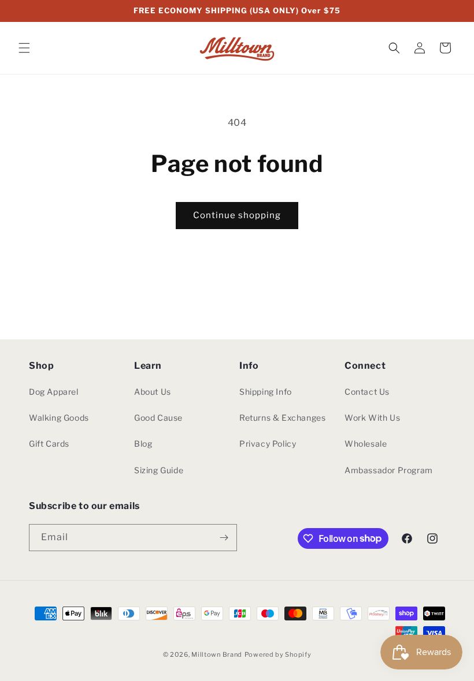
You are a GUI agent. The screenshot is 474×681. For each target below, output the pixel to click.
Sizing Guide (158, 470)
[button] (24, 48)
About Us (152, 391)
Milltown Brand (216, 654)
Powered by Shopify (278, 654)
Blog (143, 443)
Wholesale (366, 443)
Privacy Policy (267, 443)
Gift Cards (49, 443)
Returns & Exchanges (282, 417)
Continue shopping (237, 215)
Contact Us (367, 391)
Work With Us (372, 417)
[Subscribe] (223, 537)
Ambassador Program (389, 470)
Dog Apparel (54, 391)
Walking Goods (59, 417)
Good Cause (158, 417)
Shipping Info (265, 391)
